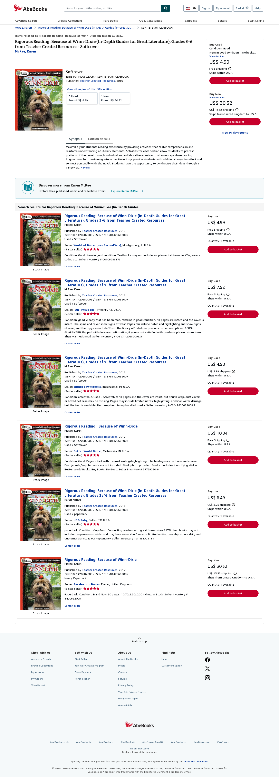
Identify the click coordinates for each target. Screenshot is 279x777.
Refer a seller (82, 678)
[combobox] (112, 8)
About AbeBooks (128, 659)
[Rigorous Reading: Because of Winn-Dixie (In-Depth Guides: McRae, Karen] (40, 265)
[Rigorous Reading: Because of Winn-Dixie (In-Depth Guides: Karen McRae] (40, 540)
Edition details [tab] (99, 139)
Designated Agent (128, 698)
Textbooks (190, 20)
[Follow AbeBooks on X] (207, 669)
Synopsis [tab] (75, 139)
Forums (122, 678)
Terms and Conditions (195, 761)
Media (121, 665)
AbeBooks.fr (106, 742)
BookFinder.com (139, 750)
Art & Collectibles (150, 20)
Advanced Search (26, 20)
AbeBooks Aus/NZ (153, 742)
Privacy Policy (126, 685)
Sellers (222, 20)
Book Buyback (83, 672)
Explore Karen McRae (124, 191)
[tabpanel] (134, 157)
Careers (122, 672)
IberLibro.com (202, 742)
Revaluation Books (87, 584)
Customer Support (172, 665)
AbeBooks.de (84, 742)
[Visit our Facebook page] (207, 660)
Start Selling (256, 20)
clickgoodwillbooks (87, 386)
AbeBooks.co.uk (59, 742)
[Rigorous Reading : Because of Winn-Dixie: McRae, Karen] (40, 475)
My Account (223, 8)
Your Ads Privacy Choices (132, 691)
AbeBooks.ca (178, 742)
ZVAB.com (223, 742)
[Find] (165, 8)
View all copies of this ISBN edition (89, 89)
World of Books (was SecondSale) (97, 245)
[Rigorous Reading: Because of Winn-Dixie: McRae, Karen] (40, 609)
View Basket (38, 685)
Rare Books (111, 20)
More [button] (86, 167)
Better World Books (88, 451)
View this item (217, 56)
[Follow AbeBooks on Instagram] (207, 678)
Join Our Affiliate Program (89, 665)
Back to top (139, 641)
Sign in (206, 8)
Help (258, 8)
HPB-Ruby (80, 520)
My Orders (37, 678)
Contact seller (72, 266)
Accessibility (125, 705)
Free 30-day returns (235, 132)
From (78, 98)
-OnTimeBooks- (85, 309)
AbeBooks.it (128, 742)
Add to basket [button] (235, 80)
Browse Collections (70, 20)
